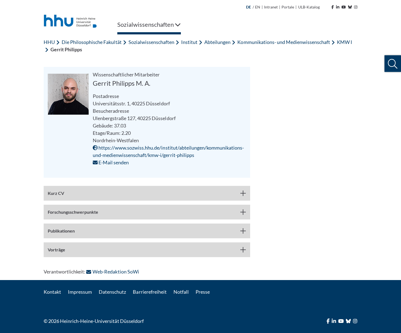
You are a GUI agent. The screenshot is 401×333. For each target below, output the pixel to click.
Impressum (80, 292)
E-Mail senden (113, 162)
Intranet (271, 7)
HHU (49, 42)
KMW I (344, 42)
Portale (288, 7)
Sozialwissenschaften (151, 42)
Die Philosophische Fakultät (91, 42)
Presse (203, 292)
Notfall (181, 292)
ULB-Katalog (309, 7)
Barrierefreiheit (149, 292)
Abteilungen (217, 42)
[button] (392, 63)
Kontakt (52, 292)
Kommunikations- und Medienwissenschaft (283, 42)
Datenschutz (112, 292)
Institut (189, 42)
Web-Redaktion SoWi (115, 272)
